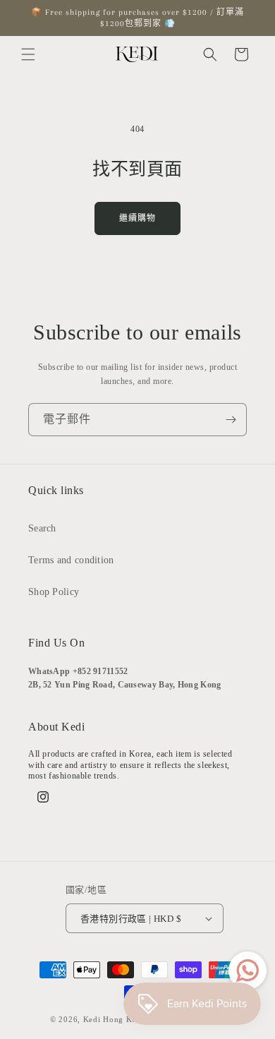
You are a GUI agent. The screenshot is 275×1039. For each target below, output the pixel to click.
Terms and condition (71, 560)
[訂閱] (230, 419)
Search (42, 528)
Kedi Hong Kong (115, 1019)
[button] (28, 54)
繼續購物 (137, 218)
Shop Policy (53, 592)
